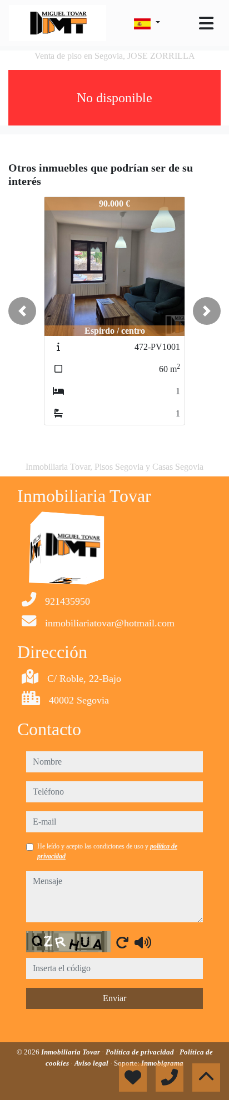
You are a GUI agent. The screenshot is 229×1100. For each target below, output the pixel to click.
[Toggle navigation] (206, 23)
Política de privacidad (141, 1052)
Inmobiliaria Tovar (71, 1052)
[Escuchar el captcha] (143, 942)
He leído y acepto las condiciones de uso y (107, 851)
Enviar (114, 998)
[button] (22, 311)
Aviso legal (92, 1063)
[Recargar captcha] (122, 942)
